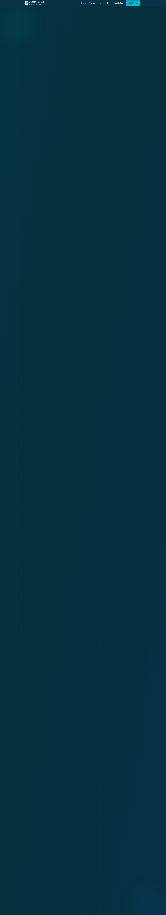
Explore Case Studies (58, 493)
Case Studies (118, 3)
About (102, 3)
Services (92, 3)
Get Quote (133, 3)
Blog (108, 3)
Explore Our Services (31, 493)
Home (83, 3)
